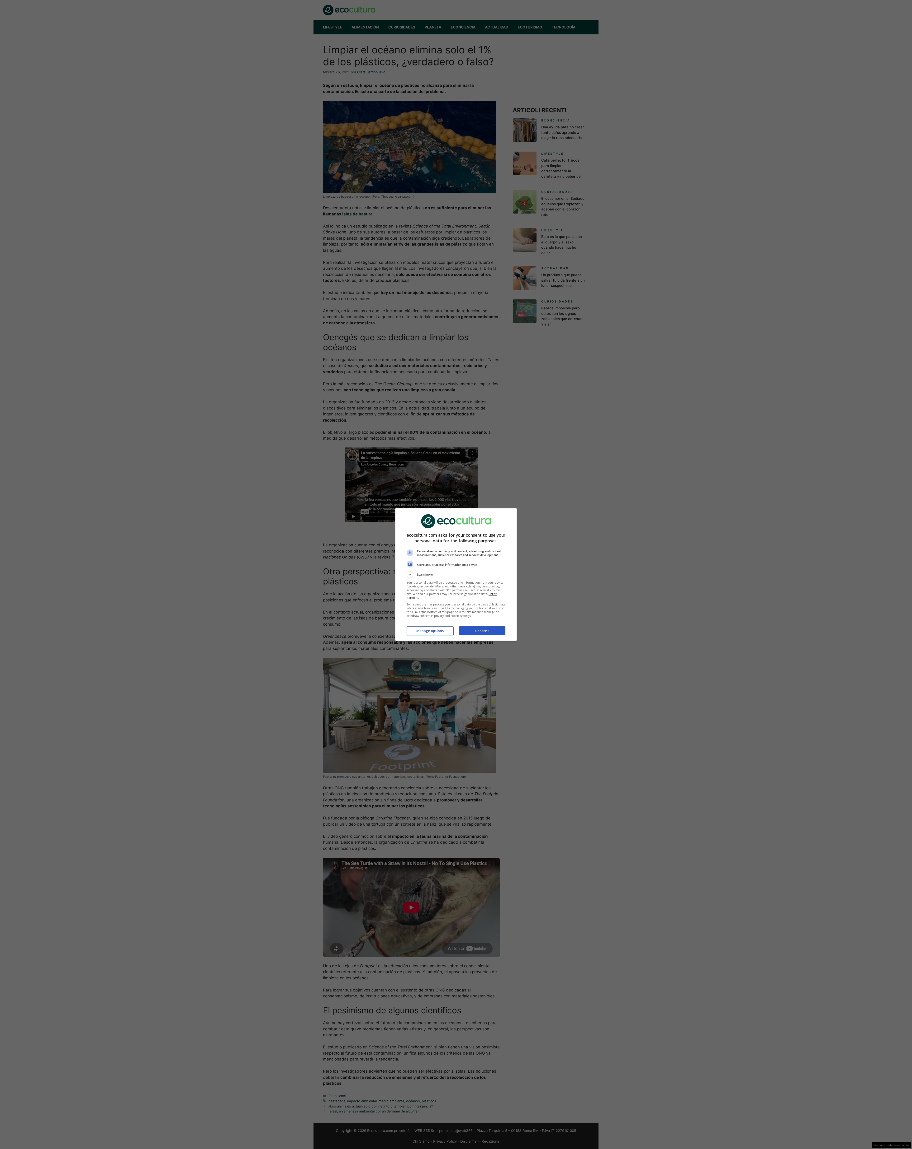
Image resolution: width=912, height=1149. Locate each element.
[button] (456, 574)
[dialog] (456, 574)
